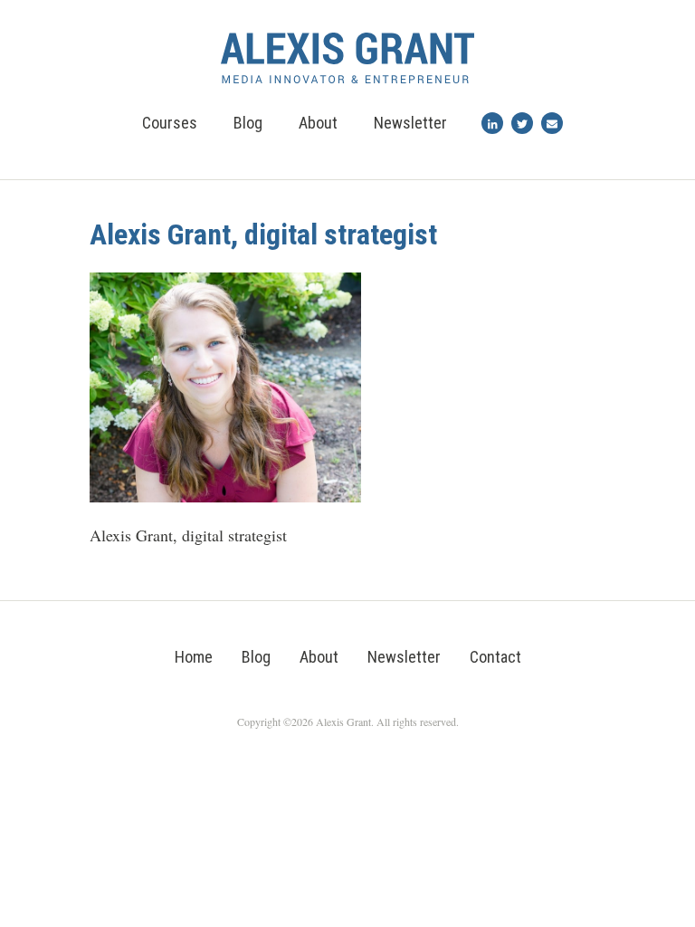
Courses (169, 122)
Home (194, 656)
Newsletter (410, 122)
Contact (495, 656)
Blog (247, 122)
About (318, 122)
